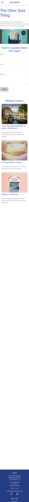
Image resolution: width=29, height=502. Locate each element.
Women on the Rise (10, 194)
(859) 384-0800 (16, 476)
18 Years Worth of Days (12, 162)
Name (2, 54)
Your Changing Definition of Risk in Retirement (14, 127)
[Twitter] (14, 494)
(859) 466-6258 (17, 477)
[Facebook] (11, 494)
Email (1, 64)
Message (2, 74)
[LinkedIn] (17, 494)
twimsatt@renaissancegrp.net (14, 491)
